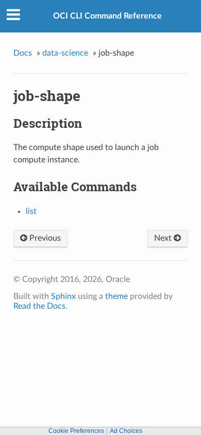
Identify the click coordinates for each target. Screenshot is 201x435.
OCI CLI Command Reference (107, 16)
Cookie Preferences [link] (76, 430)
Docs (22, 53)
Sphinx (63, 296)
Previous (44, 238)
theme (116, 296)
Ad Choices (126, 430)
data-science (65, 53)
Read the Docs (39, 306)
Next (164, 238)
